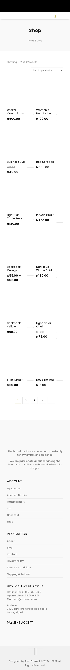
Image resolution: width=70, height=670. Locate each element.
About (11, 541)
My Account (14, 488)
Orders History (16, 501)
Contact (12, 554)
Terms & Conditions (19, 567)
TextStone (32, 661)
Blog (10, 547)
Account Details (17, 495)
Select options (30, 278)
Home (31, 40)
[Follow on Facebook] (9, 2)
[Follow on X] (15, 2)
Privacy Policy (15, 561)
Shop (10, 521)
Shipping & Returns (18, 574)
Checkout (13, 515)
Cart (10, 508)
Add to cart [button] (30, 117)
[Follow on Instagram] (21, 2)
